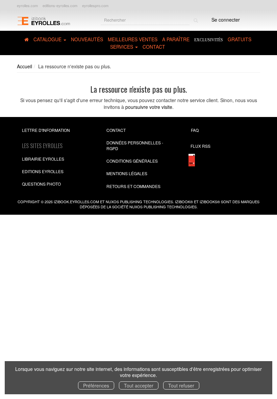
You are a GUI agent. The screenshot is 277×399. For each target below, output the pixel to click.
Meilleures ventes (132, 39)
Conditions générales (132, 161)
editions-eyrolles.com (60, 5)
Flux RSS (200, 146)
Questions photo (41, 184)
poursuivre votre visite (148, 106)
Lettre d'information (46, 130)
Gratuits (239, 39)
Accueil (24, 66)
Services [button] (122, 46)
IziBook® (184, 201)
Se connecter (225, 19)
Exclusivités (208, 40)
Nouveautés (87, 39)
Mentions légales (126, 173)
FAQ (195, 130)
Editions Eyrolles (43, 171)
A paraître (176, 39)
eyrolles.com (27, 5)
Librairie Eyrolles (43, 159)
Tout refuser (181, 385)
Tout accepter (138, 385)
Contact (154, 46)
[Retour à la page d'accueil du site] (43, 20)
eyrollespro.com (95, 5)
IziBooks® (210, 201)
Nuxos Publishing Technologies (163, 206)
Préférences (96, 385)
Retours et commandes (133, 186)
